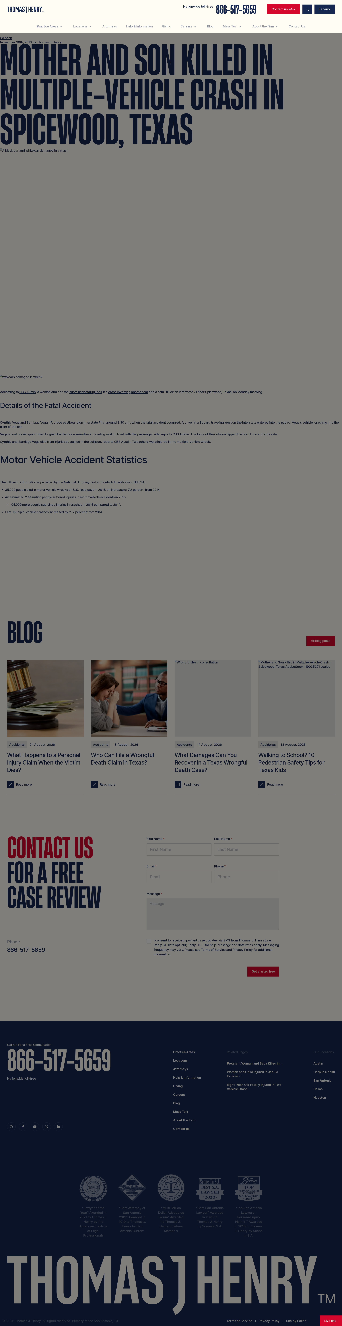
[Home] (25, 10)
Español (324, 9)
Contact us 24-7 (284, 9)
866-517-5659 (236, 10)
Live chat (330, 1321)
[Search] (307, 9)
